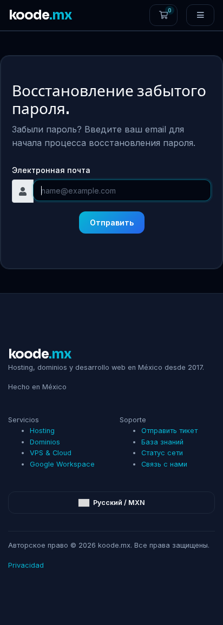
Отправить (112, 222)
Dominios (45, 442)
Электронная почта (51, 170)
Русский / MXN (118, 502)
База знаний (162, 442)
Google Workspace (62, 464)
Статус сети (162, 453)
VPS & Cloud (50, 453)
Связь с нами (164, 464)
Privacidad (26, 565)
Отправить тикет (169, 431)
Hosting (42, 431)
